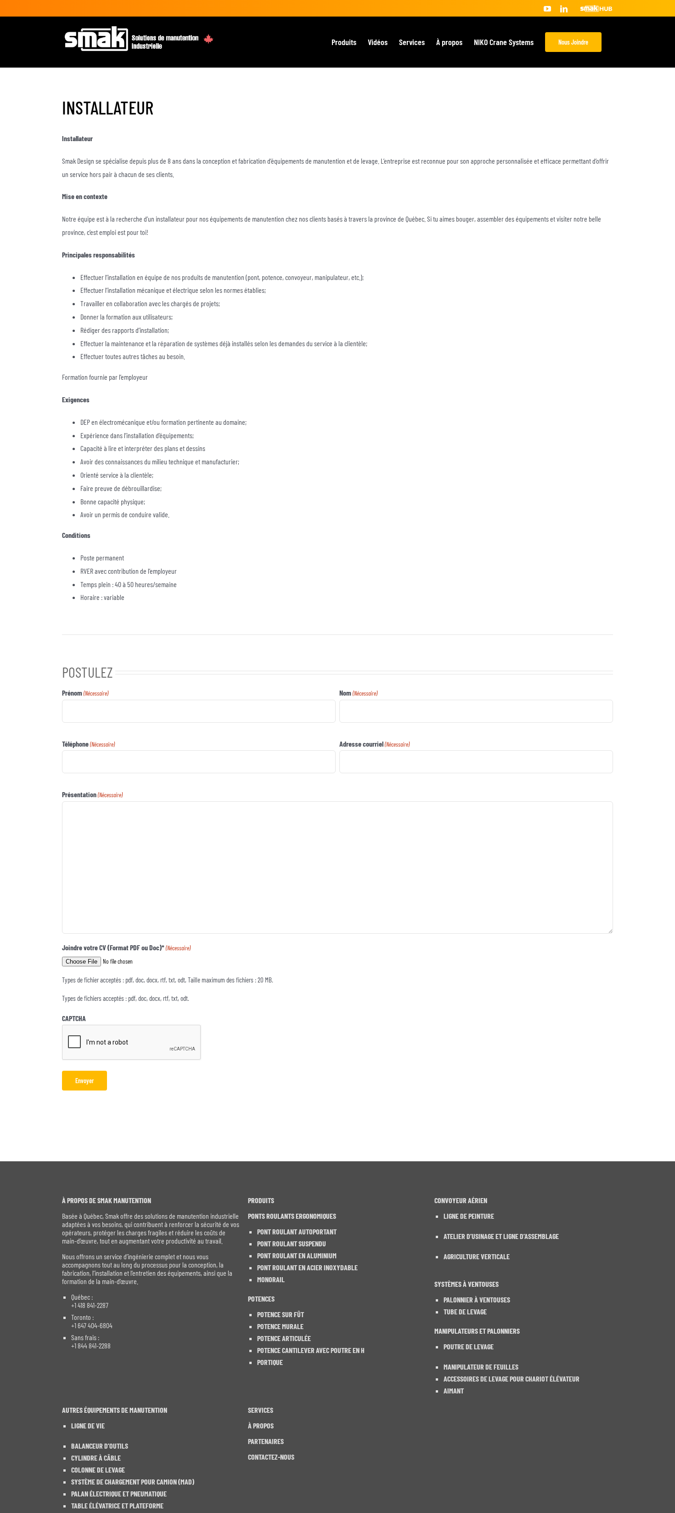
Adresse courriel (374, 743)
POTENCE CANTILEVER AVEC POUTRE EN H (311, 1350)
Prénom (85, 692)
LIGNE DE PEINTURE (469, 1216)
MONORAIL (271, 1279)
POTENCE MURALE (280, 1326)
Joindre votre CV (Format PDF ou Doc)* (126, 947)
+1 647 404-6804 (91, 1325)
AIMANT (454, 1391)
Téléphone (88, 743)
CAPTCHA (74, 1018)
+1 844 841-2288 (91, 1346)
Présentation (92, 794)
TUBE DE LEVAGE (465, 1311)
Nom (358, 692)
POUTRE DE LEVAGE (469, 1346)
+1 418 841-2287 (89, 1305)
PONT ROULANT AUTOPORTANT (297, 1232)
